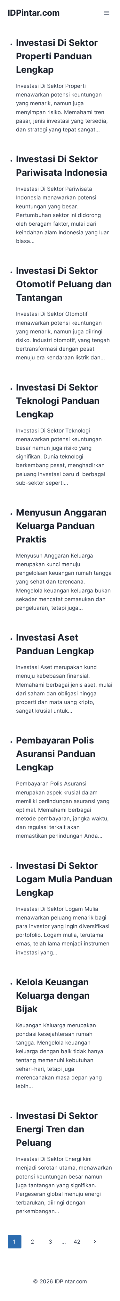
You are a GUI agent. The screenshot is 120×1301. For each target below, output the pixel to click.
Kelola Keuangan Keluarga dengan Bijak (53, 995)
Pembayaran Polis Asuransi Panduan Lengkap (55, 754)
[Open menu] (106, 13)
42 (77, 1241)
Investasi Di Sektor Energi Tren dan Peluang (57, 1129)
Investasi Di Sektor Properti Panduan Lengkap (57, 56)
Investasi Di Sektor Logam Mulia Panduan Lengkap (64, 879)
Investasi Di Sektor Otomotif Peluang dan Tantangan (64, 284)
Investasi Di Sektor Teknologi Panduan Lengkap (58, 401)
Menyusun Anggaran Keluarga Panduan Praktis (61, 526)
